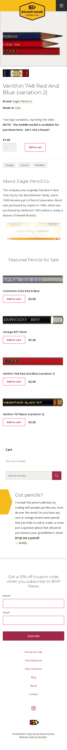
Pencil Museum (33, 660)
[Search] (56, 475)
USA (17, 108)
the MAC (42, 737)
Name (7, 595)
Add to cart (35, 147)
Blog (33, 677)
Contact (33, 694)
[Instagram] (33, 708)
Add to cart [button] (14, 299)
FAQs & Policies (33, 669)
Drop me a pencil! (27, 538)
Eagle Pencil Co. (23, 101)
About (33, 685)
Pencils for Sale (33, 652)
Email (6, 612)
